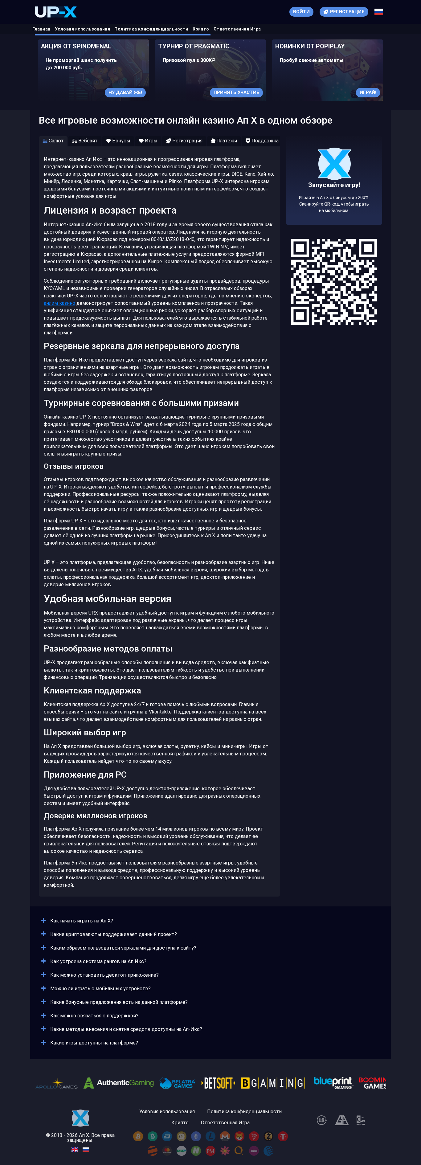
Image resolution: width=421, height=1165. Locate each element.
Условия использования (82, 29)
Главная (41, 29)
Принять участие (236, 92)
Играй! (368, 92)
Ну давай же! (125, 92)
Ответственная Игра (237, 29)
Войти (301, 11)
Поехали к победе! (334, 199)
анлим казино (59, 303)
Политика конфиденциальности (151, 29)
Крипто (201, 29)
